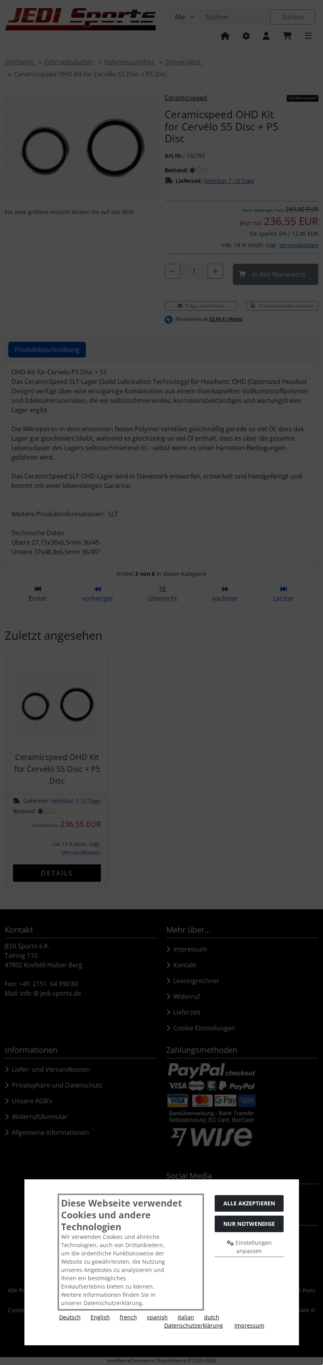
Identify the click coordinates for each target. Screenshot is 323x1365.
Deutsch (70, 1317)
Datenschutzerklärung (193, 1325)
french (128, 1317)
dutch (211, 1317)
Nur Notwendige (249, 1223)
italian (186, 1317)
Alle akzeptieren (249, 1203)
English (100, 1317)
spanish (157, 1317)
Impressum (249, 1325)
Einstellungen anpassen (253, 1247)
